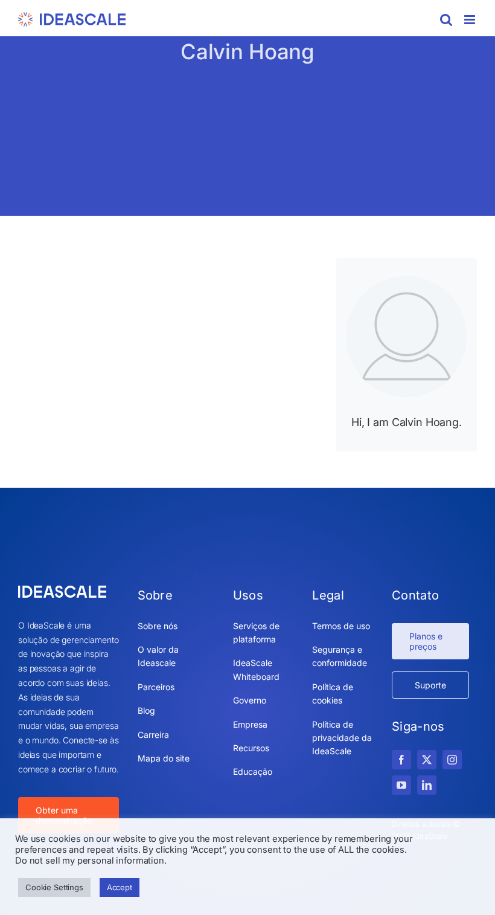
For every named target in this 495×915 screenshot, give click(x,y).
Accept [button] (119, 887)
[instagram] (452, 759)
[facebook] (401, 759)
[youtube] (401, 785)
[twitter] (426, 759)
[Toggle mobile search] (446, 19)
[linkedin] (426, 785)
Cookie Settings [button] (54, 887)
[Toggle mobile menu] (470, 19)
